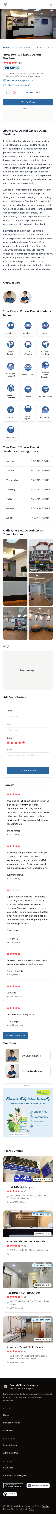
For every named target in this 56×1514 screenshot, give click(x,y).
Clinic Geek (8, 1468)
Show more (12, 930)
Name (9, 710)
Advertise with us (10, 1452)
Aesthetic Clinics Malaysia (14, 1476)
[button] (9, 297)
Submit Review (28, 770)
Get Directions (32, 92)
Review (10, 749)
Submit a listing (10, 1445)
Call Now (30, 102)
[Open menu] (51, 5)
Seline (31, 1509)
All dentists (8, 1430)
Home (6, 47)
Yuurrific (45, 1506)
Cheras (41, 47)
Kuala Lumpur (23, 47)
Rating (10, 738)
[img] (28, 344)
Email (9, 724)
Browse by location (11, 1422)
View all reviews (14, 1035)
